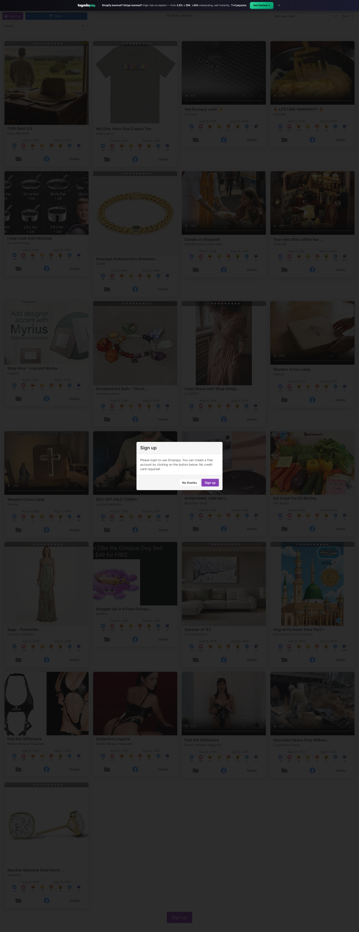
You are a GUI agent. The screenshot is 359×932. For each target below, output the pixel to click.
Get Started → (261, 5)
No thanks (189, 483)
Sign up (210, 483)
